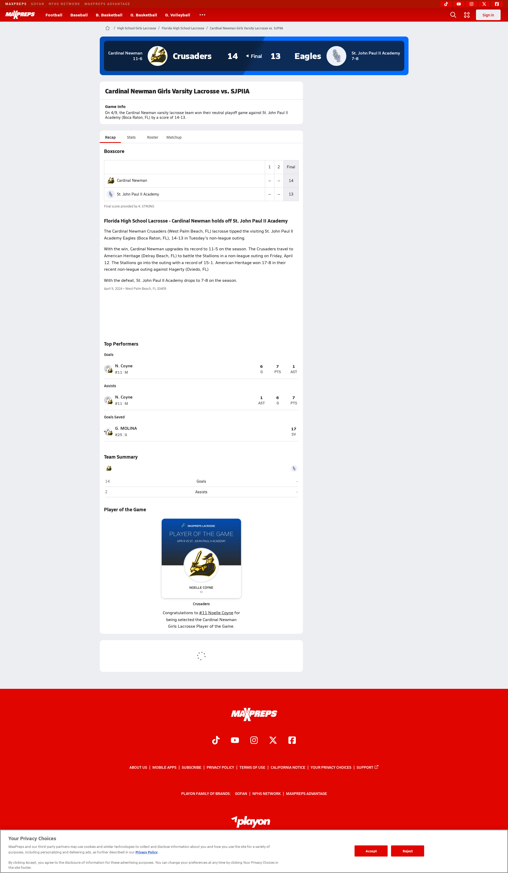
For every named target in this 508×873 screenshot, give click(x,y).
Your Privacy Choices (331, 767)
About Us (138, 767)
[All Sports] (202, 15)
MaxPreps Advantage (107, 4)
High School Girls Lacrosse (136, 28)
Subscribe (191, 767)
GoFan (37, 4)
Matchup (174, 137)
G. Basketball (143, 15)
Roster (152, 137)
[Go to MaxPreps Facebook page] (292, 740)
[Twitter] (484, 4)
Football (54, 15)
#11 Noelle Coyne (216, 612)
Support (365, 767)
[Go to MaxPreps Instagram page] (254, 740)
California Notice (288, 767)
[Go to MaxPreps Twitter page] (273, 740)
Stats (131, 137)
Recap (110, 137)
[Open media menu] (467, 15)
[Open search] (453, 15)
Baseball (79, 15)
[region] (254, 851)
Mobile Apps (164, 767)
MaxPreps (16, 4)
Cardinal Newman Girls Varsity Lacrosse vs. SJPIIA (246, 28)
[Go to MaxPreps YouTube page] (235, 740)
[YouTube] (459, 4)
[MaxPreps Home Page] (107, 28)
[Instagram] (471, 4)
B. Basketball (109, 15)
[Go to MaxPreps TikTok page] (216, 740)
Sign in (488, 14)
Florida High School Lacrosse (183, 28)
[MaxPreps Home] (20, 15)
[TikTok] (446, 4)
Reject (408, 850)
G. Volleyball (177, 15)
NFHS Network (64, 4)
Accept (371, 850)
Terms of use (252, 767)
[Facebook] (497, 4)
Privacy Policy (220, 767)
